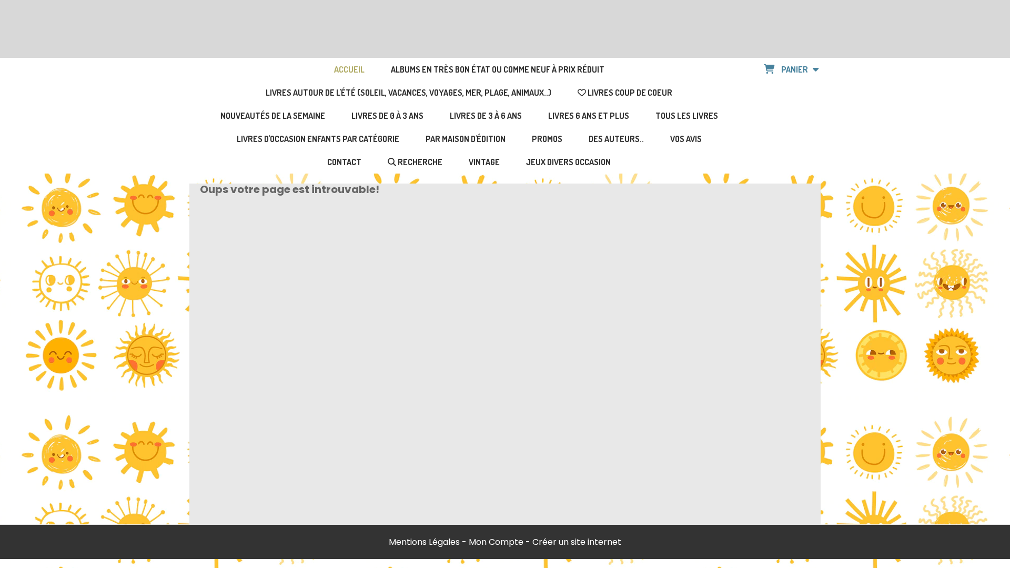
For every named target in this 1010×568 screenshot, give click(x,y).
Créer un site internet (576, 542)
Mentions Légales (424, 542)
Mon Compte (496, 542)
